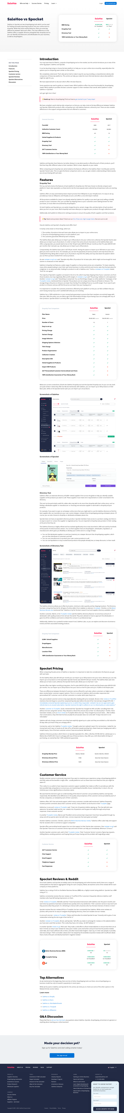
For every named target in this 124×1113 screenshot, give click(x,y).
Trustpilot (104, 803)
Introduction (13, 66)
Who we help (24, 3)
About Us (20, 1067)
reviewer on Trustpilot (103, 269)
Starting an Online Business (81, 1077)
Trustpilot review (45, 281)
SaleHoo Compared (56, 1086)
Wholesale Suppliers (13, 1086)
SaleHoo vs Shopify (48, 997)
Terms (59, 1108)
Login (101, 3)
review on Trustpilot (60, 807)
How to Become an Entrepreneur (82, 1088)
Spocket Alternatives (16, 79)
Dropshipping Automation (14, 1079)
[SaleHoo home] (12, 3)
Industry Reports (56, 1077)
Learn (53, 3)
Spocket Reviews (14, 77)
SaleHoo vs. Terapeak (49, 1007)
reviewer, (98, 608)
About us (9, 1097)
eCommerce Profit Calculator (38, 1077)
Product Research (12, 1084)
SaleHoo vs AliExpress (49, 1010)
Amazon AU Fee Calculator (37, 1081)
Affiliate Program (12, 1099)
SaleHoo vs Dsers (47, 1000)
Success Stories (37, 3)
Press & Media (53, 1108)
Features (12, 69)
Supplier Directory (12, 1077)
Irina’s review (61, 713)
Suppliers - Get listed (13, 1102)
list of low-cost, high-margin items (84, 219)
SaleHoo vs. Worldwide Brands (52, 1003)
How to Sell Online (78, 1079)
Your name (95, 1093)
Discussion (12, 82)
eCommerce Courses (13, 1081)
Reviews (35, 1067)
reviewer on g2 (82, 277)
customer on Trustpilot (52, 709)
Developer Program (56, 1079)
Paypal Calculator (34, 1079)
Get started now (111, 3)
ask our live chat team (58, 1020)
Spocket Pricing (14, 71)
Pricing (46, 3)
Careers (46, 1108)
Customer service (14, 74)
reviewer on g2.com (50, 259)
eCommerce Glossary (57, 1084)
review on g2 (56, 927)
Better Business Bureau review (81, 821)
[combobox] (112, 1067)
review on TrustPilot (110, 699)
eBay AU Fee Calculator (36, 1084)
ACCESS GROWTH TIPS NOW (105, 1109)
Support (49, 1067)
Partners (53, 1081)
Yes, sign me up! (62, 1055)
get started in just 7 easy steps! (85, 99)
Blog (42, 1067)
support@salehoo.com (101, 1077)
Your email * (96, 1100)
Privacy (64, 1108)
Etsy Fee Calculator (35, 1086)
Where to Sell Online (79, 1081)
